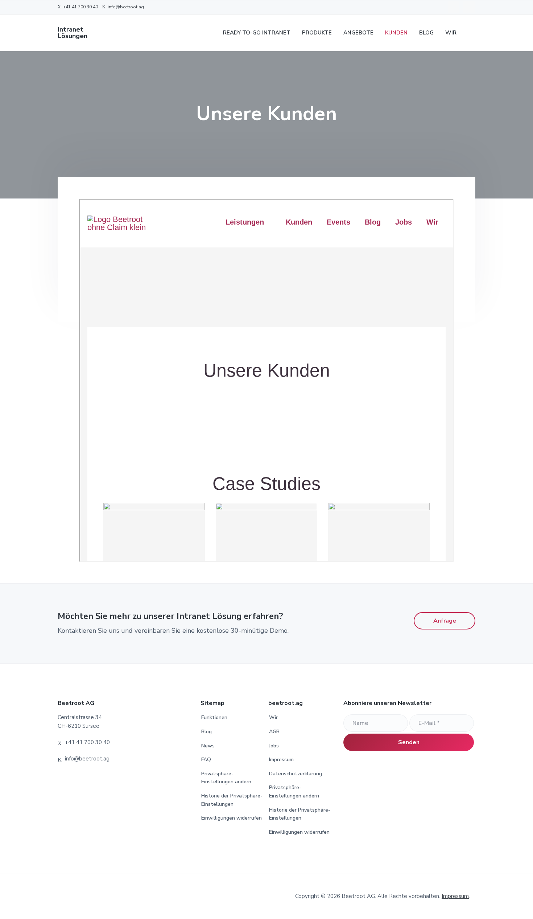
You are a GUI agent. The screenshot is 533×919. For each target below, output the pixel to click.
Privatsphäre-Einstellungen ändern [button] (226, 777)
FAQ (206, 759)
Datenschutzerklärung (295, 773)
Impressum (281, 759)
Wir (273, 717)
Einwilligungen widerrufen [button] (231, 818)
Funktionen (214, 717)
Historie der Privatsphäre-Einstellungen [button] (232, 800)
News (208, 745)
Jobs (274, 745)
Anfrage (444, 621)
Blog (206, 731)
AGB (274, 731)
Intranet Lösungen (72, 32)
